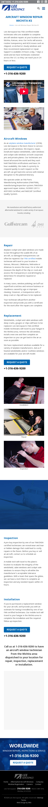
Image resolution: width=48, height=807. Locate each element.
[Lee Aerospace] (13, 8)
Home (11, 25)
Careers (29, 784)
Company (39, 782)
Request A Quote (17, 67)
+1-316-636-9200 (20, 1)
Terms (23, 800)
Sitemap (40, 797)
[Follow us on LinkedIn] (46, 1)
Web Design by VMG (24, 802)
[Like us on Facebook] (38, 1)
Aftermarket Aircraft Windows (22, 782)
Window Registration (16, 784)
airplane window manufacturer (22, 143)
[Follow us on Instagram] (42, 1)
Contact (38, 784)
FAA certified (29, 258)
